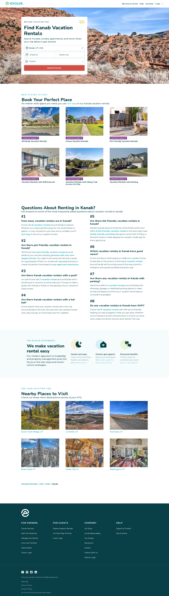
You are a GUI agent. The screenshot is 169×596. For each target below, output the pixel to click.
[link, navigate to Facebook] (22, 572)
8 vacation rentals (134, 261)
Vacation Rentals (29, 484)
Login (157, 4)
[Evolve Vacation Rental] (14, 4)
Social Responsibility (92, 533)
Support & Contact (123, 529)
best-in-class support (129, 363)
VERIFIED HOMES (30, 138)
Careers (87, 548)
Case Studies (26, 548)
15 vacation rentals (41, 225)
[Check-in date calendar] (27, 54)
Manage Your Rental (29, 538)
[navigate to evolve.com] (25, 513)
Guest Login (58, 538)
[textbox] (54, 48)
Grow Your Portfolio (29, 543)
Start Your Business (29, 533)
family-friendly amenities (102, 234)
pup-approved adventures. (65, 264)
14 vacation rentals (115, 285)
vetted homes (80, 363)
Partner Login (90, 557)
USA (41, 484)
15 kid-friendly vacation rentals (111, 231)
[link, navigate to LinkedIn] (35, 572)
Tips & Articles (121, 533)
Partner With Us (90, 553)
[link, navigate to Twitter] (31, 572)
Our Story (88, 529)
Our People (89, 538)
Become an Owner (130, 4)
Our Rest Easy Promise (62, 533)
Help (142, 4)
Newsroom (88, 543)
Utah (47, 484)
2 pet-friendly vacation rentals (50, 252)
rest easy (72, 103)
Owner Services (27, 529)
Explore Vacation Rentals (63, 529)
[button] (54, 61)
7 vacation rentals (48, 279)
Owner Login (26, 553)
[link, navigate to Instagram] (27, 572)
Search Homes (54, 68)
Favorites (149, 4)
